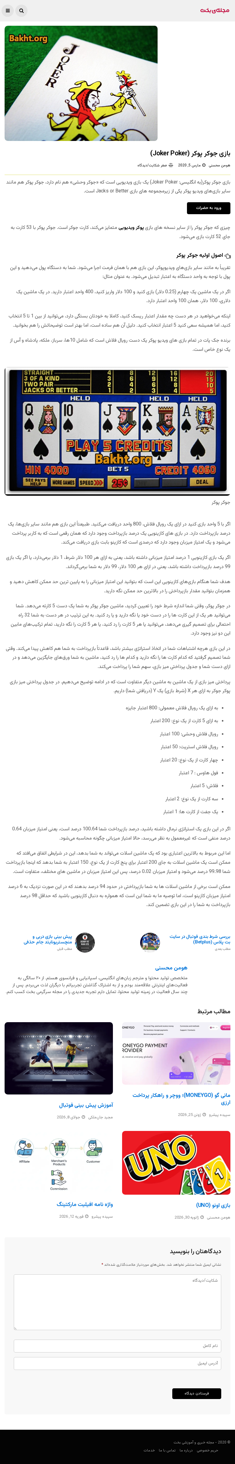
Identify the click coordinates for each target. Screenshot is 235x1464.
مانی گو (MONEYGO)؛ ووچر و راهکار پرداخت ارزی (181, 1099)
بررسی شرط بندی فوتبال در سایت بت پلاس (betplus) (200, 943)
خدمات (149, 1450)
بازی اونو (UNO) (213, 1205)
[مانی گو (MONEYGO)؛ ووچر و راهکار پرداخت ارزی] (176, 1053)
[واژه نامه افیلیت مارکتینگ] (59, 1162)
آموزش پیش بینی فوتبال (86, 1105)
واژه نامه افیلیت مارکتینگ (85, 1204)
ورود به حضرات (208, 208)
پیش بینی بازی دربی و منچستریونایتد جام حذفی (48, 943)
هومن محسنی (219, 165)
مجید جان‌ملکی (100, 1117)
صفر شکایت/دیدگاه (152, 165)
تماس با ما (167, 1450)
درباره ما (186, 1450)
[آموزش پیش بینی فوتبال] (59, 1058)
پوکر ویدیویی (131, 228)
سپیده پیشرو (219, 1115)
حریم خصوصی (207, 1450)
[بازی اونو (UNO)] (176, 1163)
